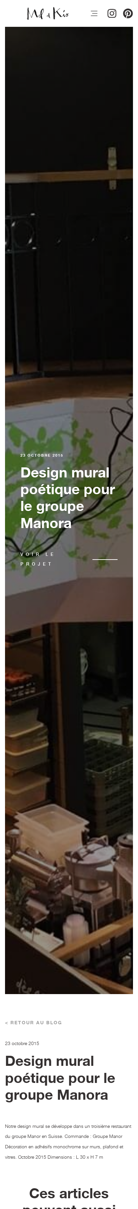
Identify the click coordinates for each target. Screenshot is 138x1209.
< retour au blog (33, 1023)
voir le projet (38, 559)
